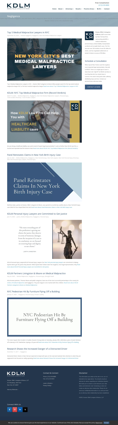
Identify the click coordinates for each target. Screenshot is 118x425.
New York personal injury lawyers (53, 262)
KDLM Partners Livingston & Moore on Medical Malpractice (36, 273)
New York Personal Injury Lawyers (16, 159)
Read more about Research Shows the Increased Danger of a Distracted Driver (55, 358)
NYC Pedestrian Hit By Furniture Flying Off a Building (33, 291)
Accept (106, 423)
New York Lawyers (52, 158)
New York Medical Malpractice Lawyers (50, 35)
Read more (99, 423)
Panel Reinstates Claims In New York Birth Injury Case (34, 154)
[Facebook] (9, 409)
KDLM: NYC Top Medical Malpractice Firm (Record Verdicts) (36, 92)
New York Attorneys (41, 158)
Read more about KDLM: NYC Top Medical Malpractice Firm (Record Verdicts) (55, 148)
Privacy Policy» (47, 385)
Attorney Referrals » (12, 389)
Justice (18, 217)
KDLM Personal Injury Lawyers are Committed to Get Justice (37, 213)
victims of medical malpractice (15, 283)
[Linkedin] (20, 409)
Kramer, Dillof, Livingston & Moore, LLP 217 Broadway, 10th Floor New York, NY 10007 (18, 383)
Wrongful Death (49, 276)
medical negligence (26, 35)
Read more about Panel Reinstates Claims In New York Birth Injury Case (51, 207)
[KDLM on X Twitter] (25, 409)
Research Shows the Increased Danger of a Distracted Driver (37, 348)
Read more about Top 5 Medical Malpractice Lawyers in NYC (60, 86)
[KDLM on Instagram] (14, 409)
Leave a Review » (48, 383)
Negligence (35, 35)
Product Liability (39, 294)
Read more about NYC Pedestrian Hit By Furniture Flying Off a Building (58, 342)
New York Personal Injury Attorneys (69, 158)
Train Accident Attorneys (14, 97)
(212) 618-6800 (104, 5)
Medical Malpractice (23, 96)
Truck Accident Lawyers (29, 97)
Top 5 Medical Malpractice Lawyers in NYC (28, 32)
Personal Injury (64, 96)
